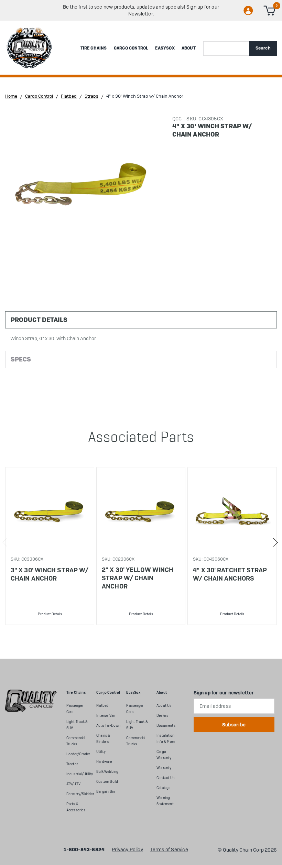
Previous (5, 542)
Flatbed (102, 705)
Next (275, 542)
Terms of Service (169, 850)
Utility (101, 751)
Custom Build (107, 781)
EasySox (164, 48)
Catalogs (163, 788)
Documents (165, 725)
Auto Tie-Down (108, 725)
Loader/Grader (78, 754)
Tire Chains (93, 48)
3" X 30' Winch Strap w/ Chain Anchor (49, 574)
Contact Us (165, 778)
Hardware (104, 761)
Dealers (162, 715)
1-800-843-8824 (84, 850)
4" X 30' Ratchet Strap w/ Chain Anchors (230, 574)
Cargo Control (131, 48)
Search (263, 48)
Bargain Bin (105, 791)
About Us (164, 705)
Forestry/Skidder (80, 794)
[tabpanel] (49, 546)
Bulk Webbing (107, 771)
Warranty (164, 768)
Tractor (72, 764)
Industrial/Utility (79, 774)
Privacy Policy (127, 850)
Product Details (50, 614)
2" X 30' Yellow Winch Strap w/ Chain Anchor (137, 578)
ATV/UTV (73, 784)
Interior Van (105, 715)
